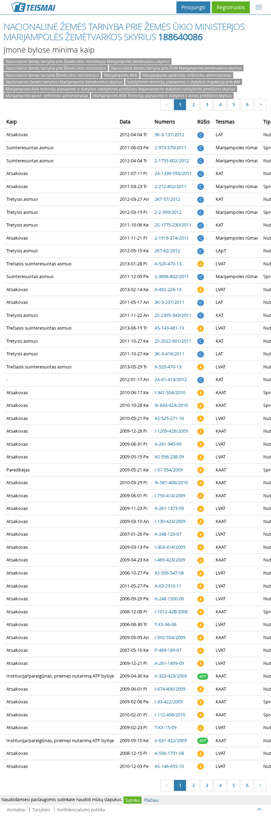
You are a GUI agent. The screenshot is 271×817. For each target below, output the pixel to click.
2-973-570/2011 (170, 147)
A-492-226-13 (168, 289)
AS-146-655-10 (169, 766)
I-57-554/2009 (169, 470)
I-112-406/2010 (170, 714)
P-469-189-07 (168, 650)
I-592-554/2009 (170, 637)
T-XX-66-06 (165, 624)
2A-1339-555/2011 (173, 173)
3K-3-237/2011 (169, 302)
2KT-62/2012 (167, 250)
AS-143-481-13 (169, 328)
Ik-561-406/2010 (171, 482)
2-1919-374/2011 (172, 238)
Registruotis (231, 7)
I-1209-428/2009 (171, 431)
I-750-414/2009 (170, 495)
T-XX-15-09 (165, 727)
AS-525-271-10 (169, 418)
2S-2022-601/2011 (173, 341)
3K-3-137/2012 (169, 134)
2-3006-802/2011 (172, 276)
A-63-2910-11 (168, 586)
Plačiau (151, 800)
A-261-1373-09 (169, 508)
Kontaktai (16, 809)
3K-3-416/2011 (169, 353)
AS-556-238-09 (169, 456)
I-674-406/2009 (170, 689)
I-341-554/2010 (170, 392)
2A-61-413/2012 (171, 379)
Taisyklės (41, 809)
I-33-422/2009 (169, 701)
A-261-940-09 (168, 444)
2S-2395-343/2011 (173, 315)
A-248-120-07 (168, 534)
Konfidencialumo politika (81, 809)
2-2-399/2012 (168, 212)
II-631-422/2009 (171, 740)
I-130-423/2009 (170, 521)
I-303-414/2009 (170, 547)
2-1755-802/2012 (172, 160)
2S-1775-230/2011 (173, 225)
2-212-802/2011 (170, 186)
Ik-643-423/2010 (171, 405)
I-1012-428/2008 (171, 611)
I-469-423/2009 (170, 560)
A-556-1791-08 (169, 753)
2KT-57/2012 (167, 199)
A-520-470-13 (168, 263)
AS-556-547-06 (169, 573)
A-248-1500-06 (169, 598)
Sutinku (132, 800)
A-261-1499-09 (169, 663)
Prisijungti (193, 7)
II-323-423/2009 (171, 676)
